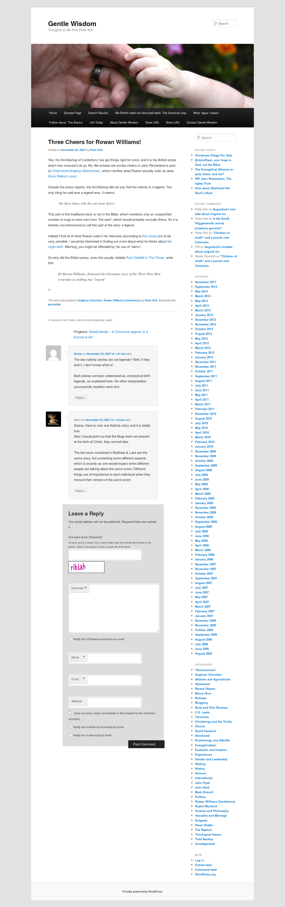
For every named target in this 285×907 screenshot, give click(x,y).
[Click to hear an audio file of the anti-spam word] (86, 562)
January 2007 (204, 616)
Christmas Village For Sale (213, 155)
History (200, 768)
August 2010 (203, 418)
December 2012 (205, 319)
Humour (200, 773)
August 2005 (203, 653)
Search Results (98, 113)
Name (78, 657)
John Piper (202, 783)
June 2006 (202, 649)
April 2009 (202, 489)
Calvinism (202, 717)
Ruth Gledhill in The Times (145, 257)
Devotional (202, 735)
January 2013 (204, 315)
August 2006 (203, 639)
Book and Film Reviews (211, 707)
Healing (200, 764)
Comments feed (206, 869)
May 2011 (201, 395)
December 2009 (205, 451)
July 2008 (201, 531)
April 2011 (202, 399)
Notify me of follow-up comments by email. (98, 727)
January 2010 (204, 446)
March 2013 (203, 310)
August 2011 (203, 381)
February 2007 (204, 611)
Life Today (96, 122)
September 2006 (206, 634)
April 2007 (202, 602)
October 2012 (204, 329)
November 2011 (205, 366)
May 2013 (201, 301)
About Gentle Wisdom (124, 122)
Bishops (200, 698)
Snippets (201, 820)
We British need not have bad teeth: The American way (150, 113)
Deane (78, 354)
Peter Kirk (96, 150)
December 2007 (205, 564)
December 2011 (205, 362)
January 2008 (204, 559)
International (203, 778)
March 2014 (203, 296)
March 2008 (203, 550)
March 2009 (203, 493)
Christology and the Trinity (213, 721)
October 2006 (204, 630)
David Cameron (205, 731)
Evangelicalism (205, 745)
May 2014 (201, 291)
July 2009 (201, 475)
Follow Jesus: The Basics (66, 122)
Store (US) (172, 122)
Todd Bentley (204, 839)
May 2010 (201, 428)
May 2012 (201, 338)
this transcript (152, 235)
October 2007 (204, 573)
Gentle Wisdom (72, 23)
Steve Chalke (204, 825)
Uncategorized (205, 844)
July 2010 (201, 423)
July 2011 (201, 385)
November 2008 (205, 512)
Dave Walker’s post (62, 176)
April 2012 (202, 343)
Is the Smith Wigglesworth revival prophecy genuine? (212, 223)
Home (53, 113)
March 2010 (203, 437)
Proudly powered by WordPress (142, 891)
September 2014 (206, 286)
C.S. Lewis (202, 712)
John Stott (202, 787)
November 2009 (205, 456)
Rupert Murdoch (206, 806)
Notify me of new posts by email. (92, 735)
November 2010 (205, 414)
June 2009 (202, 479)
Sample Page (72, 113)
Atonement (202, 684)
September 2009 (206, 465)
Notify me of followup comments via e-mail (98, 639)
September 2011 (206, 376)
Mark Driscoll (204, 792)
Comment (79, 588)
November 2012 (205, 324)
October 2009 (204, 461)
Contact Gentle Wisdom (202, 122)
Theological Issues (208, 834)
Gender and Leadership (211, 759)
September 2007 (206, 578)
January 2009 (204, 503)
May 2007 (201, 597)
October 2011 (204, 371)
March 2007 (203, 606)
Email (78, 679)
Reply (81, 397)
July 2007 (201, 587)
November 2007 (205, 569)
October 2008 (204, 517)
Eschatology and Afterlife (212, 740)
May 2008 (201, 540)
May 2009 (201, 484)
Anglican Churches (90, 300)
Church (200, 726)
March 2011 (203, 404)
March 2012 (203, 348)
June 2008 (202, 536)
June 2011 (202, 390)
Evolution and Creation (211, 750)
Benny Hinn (203, 693)
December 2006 (205, 620)
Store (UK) (152, 122)
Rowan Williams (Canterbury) (122, 300)
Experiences (203, 754)
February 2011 (204, 409)
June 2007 (202, 592)
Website (76, 701)
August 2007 (203, 583)
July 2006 (201, 644)
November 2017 (205, 282)
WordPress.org (205, 874)
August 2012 (203, 333)
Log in (199, 860)
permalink (54, 304)
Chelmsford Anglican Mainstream (76, 170)
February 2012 (204, 352)
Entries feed (203, 865)
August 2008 (203, 526)
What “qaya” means (205, 113)
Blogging (201, 702)
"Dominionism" (205, 670)
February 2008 (204, 554)
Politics (200, 797)
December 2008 (205, 507)
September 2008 (206, 521)
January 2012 (204, 357)
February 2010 (204, 442)
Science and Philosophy (212, 811)
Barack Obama (205, 688)
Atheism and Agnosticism (213, 679)
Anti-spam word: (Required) (85, 537)
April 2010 (202, 432)
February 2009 (204, 498)
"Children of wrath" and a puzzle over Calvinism (212, 237)
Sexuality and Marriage (211, 815)
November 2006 (205, 625)
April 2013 (202, 305)
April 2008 (202, 545)
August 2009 (203, 470)
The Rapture (203, 830)
